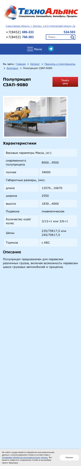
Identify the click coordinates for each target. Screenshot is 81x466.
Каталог (35, 64)
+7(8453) (20, 37)
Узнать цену (65, 82)
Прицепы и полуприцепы (59, 64)
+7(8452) (20, 32)
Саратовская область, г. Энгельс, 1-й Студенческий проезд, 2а (40, 26)
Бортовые (12, 68)
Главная (21, 64)
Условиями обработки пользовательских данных (25, 457)
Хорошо (69, 457)
